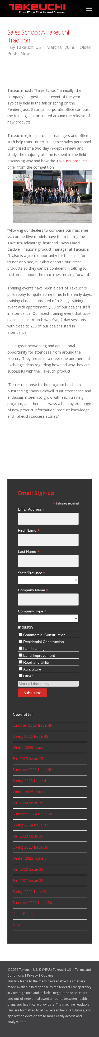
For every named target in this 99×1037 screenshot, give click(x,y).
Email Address (31, 509)
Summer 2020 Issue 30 (32, 902)
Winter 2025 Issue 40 (31, 791)
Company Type (32, 611)
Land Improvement (39, 655)
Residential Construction (43, 642)
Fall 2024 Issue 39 (28, 802)
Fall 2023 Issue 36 (28, 836)
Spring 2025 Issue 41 (30, 780)
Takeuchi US (28, 47)
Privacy (32, 975)
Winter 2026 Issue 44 (31, 747)
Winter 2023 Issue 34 (31, 858)
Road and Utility (36, 662)
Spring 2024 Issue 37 (30, 824)
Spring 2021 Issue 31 (30, 891)
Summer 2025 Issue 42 (32, 769)
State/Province (31, 572)
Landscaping (34, 648)
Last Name (28, 551)
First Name (29, 530)
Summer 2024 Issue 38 (32, 813)
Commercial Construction (44, 635)
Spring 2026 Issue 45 (30, 736)
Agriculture (32, 669)
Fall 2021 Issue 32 (28, 880)
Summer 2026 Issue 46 (32, 725)
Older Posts (23, 913)
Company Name (33, 590)
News (26, 53)
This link (13, 981)
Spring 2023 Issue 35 (30, 847)
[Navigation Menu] (89, 8)
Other (28, 676)
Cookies (47, 975)
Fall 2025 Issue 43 (28, 758)
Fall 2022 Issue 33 (28, 869)
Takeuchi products (72, 160)
